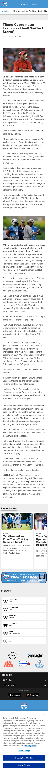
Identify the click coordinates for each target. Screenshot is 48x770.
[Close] (45, 714)
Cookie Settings (24, 751)
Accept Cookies (24, 765)
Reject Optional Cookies (24, 758)
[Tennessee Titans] (24, 706)
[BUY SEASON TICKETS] (24, 577)
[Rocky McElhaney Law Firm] (24, 664)
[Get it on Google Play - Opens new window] (32, 696)
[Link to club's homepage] (5, 3)
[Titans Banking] (35, 656)
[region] (24, 740)
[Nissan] (12, 656)
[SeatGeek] (9, 664)
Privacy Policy (30, 746)
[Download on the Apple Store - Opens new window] (14, 695)
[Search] (40, 4)
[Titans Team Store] (39, 664)
